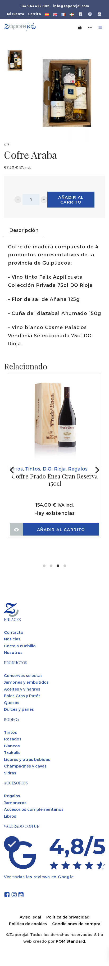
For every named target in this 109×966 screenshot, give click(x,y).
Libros (10, 816)
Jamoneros (15, 802)
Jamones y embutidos (26, 682)
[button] (18, 199)
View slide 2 (51, 565)
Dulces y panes (19, 709)
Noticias (12, 638)
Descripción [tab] (23, 230)
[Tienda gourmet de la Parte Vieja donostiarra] (30, 27)
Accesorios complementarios (33, 809)
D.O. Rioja (54, 468)
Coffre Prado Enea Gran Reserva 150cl (55, 480)
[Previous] (12, 470)
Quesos (11, 702)
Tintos (32, 468)
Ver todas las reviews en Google (39, 876)
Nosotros (13, 652)
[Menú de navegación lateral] (90, 27)
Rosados (12, 738)
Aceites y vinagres (22, 689)
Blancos (12, 745)
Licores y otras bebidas (27, 759)
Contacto (13, 632)
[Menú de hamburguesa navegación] (100, 27)
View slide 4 (64, 565)
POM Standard (70, 941)
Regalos (78, 468)
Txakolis (12, 752)
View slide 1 (44, 565)
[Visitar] (81, 13)
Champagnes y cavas (25, 766)
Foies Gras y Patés (22, 695)
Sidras (10, 772)
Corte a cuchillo (20, 645)
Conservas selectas (23, 675)
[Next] (96, 470)
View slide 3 (58, 565)
